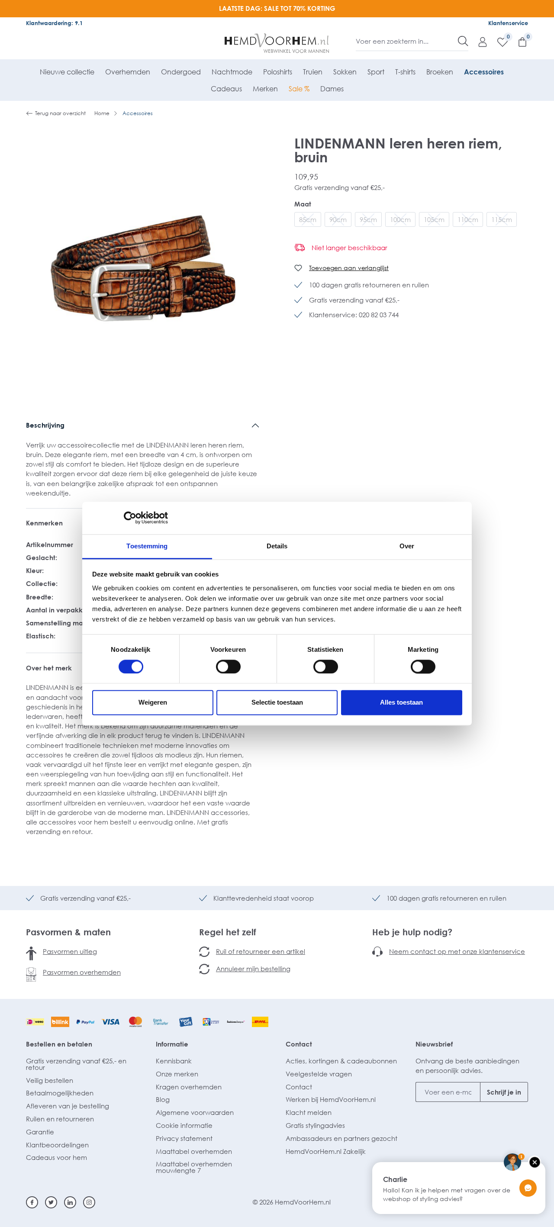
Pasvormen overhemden (82, 972)
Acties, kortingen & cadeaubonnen (341, 1061)
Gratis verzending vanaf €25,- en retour (76, 1064)
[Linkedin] (70, 1202)
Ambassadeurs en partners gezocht (341, 1138)
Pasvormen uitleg (70, 951)
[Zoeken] (463, 41)
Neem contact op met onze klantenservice (457, 951)
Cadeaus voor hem (56, 1157)
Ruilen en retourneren (60, 1119)
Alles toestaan (401, 702)
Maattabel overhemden (194, 1151)
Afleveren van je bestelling (67, 1106)
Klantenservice (508, 22)
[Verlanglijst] (498, 41)
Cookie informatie (184, 1125)
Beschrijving (45, 425)
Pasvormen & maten (68, 932)
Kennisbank (174, 1061)
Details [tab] (277, 546)
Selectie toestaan (277, 702)
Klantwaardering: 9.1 (54, 22)
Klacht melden (309, 1112)
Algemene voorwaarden (195, 1112)
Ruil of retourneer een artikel (260, 951)
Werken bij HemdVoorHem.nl (331, 1099)
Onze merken (177, 1074)
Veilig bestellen (49, 1080)
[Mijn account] (478, 41)
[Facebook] (32, 1202)
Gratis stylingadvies (315, 1125)
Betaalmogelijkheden (59, 1093)
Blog (163, 1099)
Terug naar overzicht (60, 113)
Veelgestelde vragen (319, 1074)
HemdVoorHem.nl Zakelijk (326, 1151)
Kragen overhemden (189, 1087)
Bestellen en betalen (59, 1044)
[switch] (228, 666)
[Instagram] (89, 1202)
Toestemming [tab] (146, 546)
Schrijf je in (504, 1092)
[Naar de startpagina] (277, 43)
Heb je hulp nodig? (412, 932)
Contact (299, 1044)
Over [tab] (406, 546)
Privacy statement (184, 1138)
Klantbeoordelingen (57, 1145)
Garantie (40, 1132)
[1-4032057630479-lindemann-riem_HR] (143, 268)
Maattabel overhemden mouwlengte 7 (194, 1167)
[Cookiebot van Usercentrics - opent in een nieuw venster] (130, 517)
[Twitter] (51, 1202)
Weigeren (152, 702)
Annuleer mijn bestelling (253, 969)
